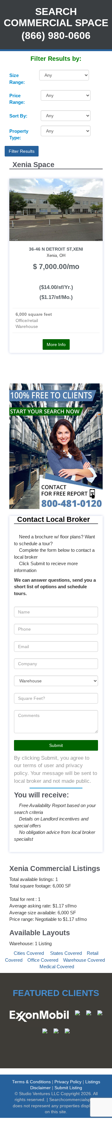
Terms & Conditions (31, 1082)
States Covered (66, 953)
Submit (56, 745)
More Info (56, 344)
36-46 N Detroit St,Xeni (56, 249)
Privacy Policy (68, 1082)
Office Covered (42, 960)
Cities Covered (29, 953)
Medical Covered (57, 966)
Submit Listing (68, 1087)
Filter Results (22, 151)
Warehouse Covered (84, 960)
